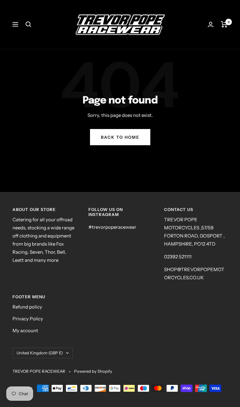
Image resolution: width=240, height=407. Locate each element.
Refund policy (27, 307)
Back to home (120, 137)
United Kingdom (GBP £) (40, 352)
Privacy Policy (27, 319)
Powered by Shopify (93, 371)
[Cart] (224, 24)
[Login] (210, 24)
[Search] (28, 24)
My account (25, 330)
